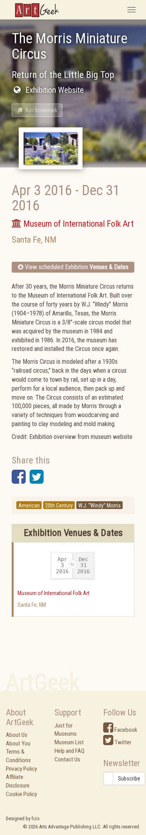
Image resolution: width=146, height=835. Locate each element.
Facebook (125, 729)
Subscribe (129, 778)
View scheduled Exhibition (75, 267)
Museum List (69, 742)
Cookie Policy (21, 794)
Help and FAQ (69, 750)
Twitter (122, 742)
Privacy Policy (21, 768)
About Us (16, 734)
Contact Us (67, 759)
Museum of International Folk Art (54, 593)
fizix (36, 818)
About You (18, 743)
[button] (37, 110)
